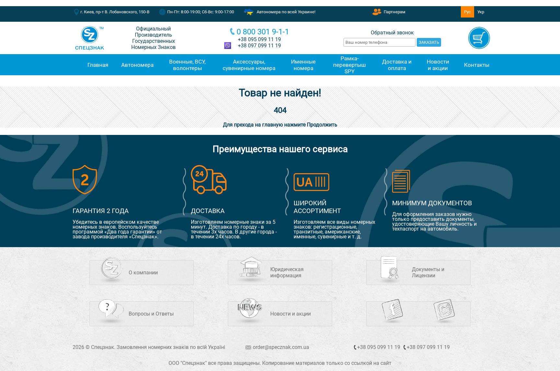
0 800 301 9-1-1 (263, 31)
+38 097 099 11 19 (428, 347)
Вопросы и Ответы (151, 314)
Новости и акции (290, 314)
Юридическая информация (287, 272)
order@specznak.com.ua (281, 347)
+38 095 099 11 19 (259, 39)
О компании (143, 272)
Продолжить (322, 125)
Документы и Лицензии (428, 272)
